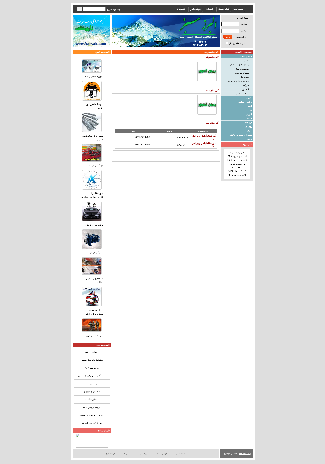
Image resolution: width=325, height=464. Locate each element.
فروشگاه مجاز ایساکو (92, 423)
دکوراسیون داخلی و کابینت (238, 81)
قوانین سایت (162, 454)
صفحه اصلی (180, 454)
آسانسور (245, 89)
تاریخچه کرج (110, 454)
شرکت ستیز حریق (94, 335)
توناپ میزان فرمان (94, 225)
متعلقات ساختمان (242, 73)
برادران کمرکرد (92, 352)
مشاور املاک (244, 61)
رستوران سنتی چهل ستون (91, 415)
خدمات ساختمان (242, 94)
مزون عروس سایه (91, 407)
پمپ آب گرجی (96, 252)
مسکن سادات (91, 399)
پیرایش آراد (92, 383)
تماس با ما (126, 454)
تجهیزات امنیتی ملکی (93, 76)
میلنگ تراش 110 (95, 165)
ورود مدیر (144, 454)
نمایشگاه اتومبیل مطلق (92, 360)
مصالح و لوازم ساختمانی (239, 65)
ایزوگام (246, 85)
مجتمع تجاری (244, 77)
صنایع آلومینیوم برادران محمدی (91, 375)
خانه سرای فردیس (91, 391)
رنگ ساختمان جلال (92, 368)
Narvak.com (245, 453)
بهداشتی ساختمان (242, 69)
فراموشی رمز (239, 37)
